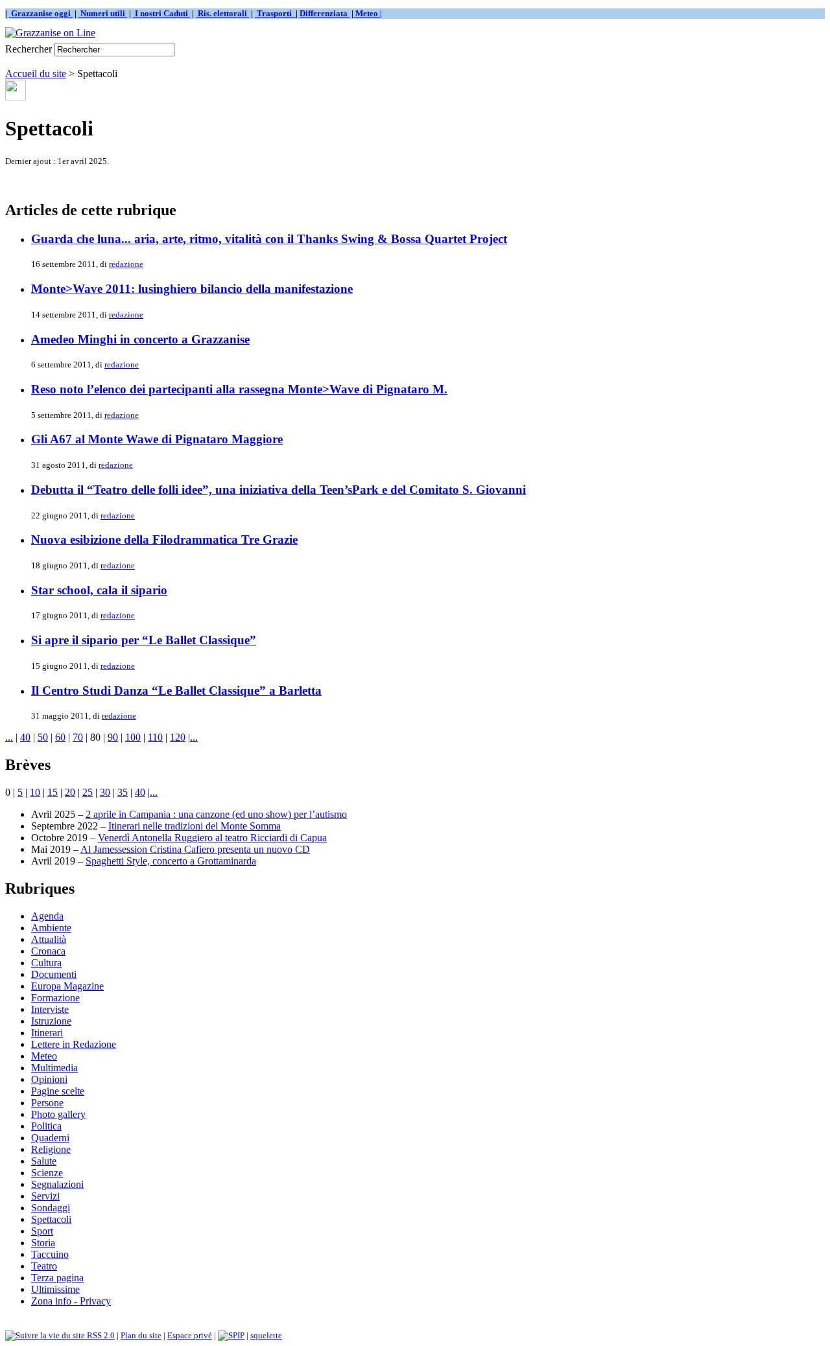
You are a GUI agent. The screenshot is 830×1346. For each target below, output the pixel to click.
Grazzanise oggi (41, 13)
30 (105, 792)
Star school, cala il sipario (99, 590)
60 (60, 737)
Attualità (48, 939)
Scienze (47, 1172)
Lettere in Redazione (73, 1044)
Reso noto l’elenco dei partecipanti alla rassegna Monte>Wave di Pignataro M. (239, 389)
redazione (126, 264)
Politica (46, 1125)
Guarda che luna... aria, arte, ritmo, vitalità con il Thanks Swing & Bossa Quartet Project (269, 239)
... (9, 737)
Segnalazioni (57, 1184)
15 (52, 792)
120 (177, 737)
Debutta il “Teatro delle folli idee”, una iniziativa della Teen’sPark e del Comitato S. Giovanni (278, 489)
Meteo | (367, 13)
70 (78, 737)
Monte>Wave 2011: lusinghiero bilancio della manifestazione (192, 289)
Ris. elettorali (222, 13)
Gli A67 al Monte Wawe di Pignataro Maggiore (157, 439)
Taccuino (50, 1254)
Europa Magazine (67, 986)
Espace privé (189, 1335)
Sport (42, 1230)
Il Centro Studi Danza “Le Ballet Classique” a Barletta (176, 690)
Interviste (50, 1009)
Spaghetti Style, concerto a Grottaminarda (171, 860)
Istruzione (51, 1021)
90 (113, 737)
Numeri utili (102, 13)
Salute (43, 1160)
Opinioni (49, 1079)
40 (25, 737)
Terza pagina (57, 1277)
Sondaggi (50, 1207)
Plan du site (141, 1335)
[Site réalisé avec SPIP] (231, 1335)
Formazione (55, 997)
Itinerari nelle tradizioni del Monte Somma (194, 825)
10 (35, 792)
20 (70, 792)
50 (43, 737)
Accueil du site (35, 73)
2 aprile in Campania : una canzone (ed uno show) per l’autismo (216, 814)
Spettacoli (51, 1219)
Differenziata (325, 13)
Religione (51, 1149)
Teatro (44, 1265)
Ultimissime (55, 1289)
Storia (43, 1242)
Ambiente (51, 927)
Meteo (44, 1056)
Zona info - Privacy (71, 1300)
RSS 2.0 (100, 1335)
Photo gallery (58, 1114)
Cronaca (48, 951)
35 (122, 792)
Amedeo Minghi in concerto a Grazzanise (140, 339)
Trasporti (275, 13)
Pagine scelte (57, 1091)
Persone (47, 1102)
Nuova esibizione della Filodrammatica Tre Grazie (164, 539)
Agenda (47, 916)
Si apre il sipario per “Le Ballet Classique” (143, 640)
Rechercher (28, 48)
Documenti (54, 974)
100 (133, 737)
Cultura (46, 962)
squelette (266, 1335)
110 (155, 737)
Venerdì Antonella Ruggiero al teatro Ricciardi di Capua (212, 837)
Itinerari (47, 1032)
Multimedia (54, 1067)
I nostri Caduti (161, 13)
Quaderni (50, 1137)
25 (87, 792)
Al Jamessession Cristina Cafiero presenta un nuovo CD (195, 849)
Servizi (45, 1195)
